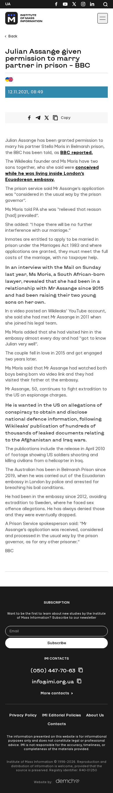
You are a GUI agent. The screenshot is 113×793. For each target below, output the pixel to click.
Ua (7, 4)
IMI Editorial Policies (61, 715)
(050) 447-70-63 (52, 670)
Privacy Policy (23, 715)
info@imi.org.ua (53, 681)
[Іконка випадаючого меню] (102, 18)
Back (12, 36)
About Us (95, 715)
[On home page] (17, 18)
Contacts (57, 724)
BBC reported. (76, 153)
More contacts (55, 693)
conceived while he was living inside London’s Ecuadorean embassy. (52, 173)
